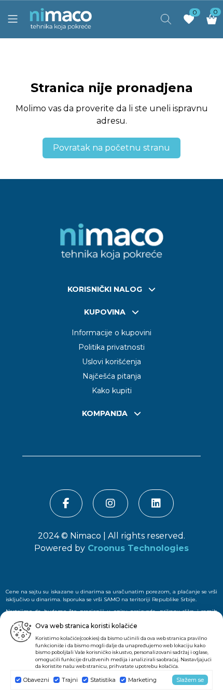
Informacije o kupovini (111, 332)
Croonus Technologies (137, 548)
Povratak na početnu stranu (111, 148)
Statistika (103, 679)
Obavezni (36, 679)
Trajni (70, 679)
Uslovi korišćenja (111, 361)
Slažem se (190, 679)
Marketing (142, 679)
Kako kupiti (112, 390)
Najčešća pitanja (111, 376)
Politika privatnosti (111, 347)
